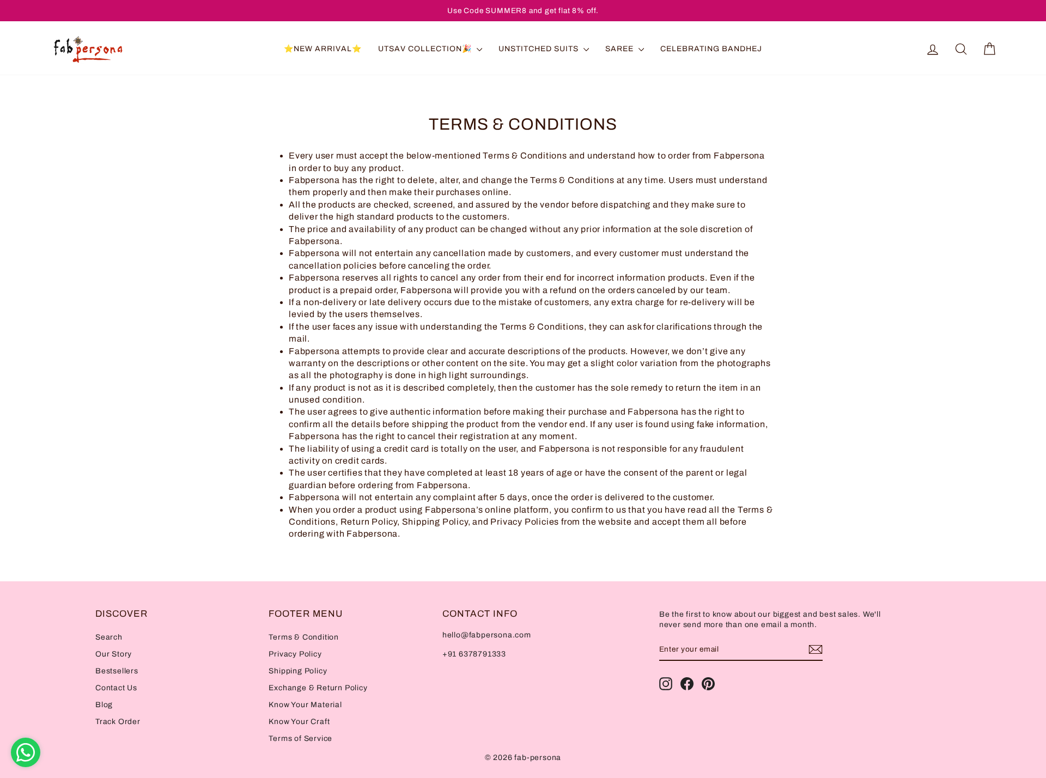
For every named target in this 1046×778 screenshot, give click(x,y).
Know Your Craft (299, 722)
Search (109, 637)
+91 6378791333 (474, 654)
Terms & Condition (304, 637)
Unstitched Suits (539, 49)
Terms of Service (300, 738)
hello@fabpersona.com (486, 635)
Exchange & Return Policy (318, 688)
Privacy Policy (295, 654)
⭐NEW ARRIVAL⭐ (323, 49)
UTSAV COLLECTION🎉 (426, 49)
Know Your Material (305, 705)
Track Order (118, 722)
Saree (620, 49)
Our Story (113, 654)
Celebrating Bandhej (711, 49)
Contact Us (116, 688)
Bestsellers (116, 671)
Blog (104, 705)
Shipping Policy (298, 671)
